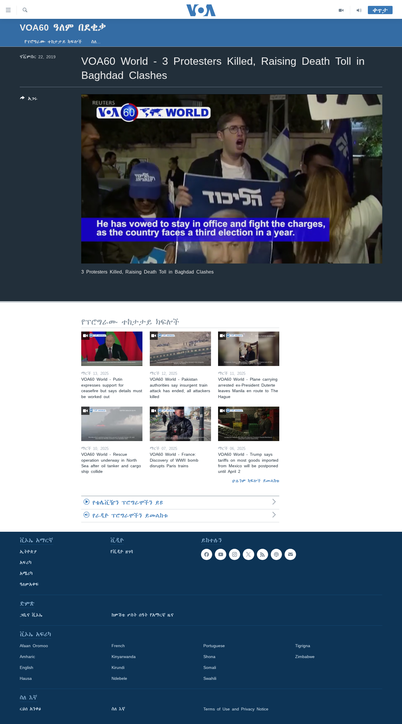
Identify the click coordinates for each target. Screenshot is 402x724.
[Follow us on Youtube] (220, 554)
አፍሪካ (25, 562)
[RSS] (262, 554)
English (26, 667)
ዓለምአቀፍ (29, 584)
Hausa (26, 678)
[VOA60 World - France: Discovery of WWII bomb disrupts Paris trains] (180, 424)
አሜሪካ (26, 573)
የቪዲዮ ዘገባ (121, 551)
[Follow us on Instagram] (234, 554)
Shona (209, 656)
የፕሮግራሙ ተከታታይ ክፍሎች (53, 41)
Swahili (209, 678)
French (118, 645)
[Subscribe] (290, 554)
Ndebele (119, 678)
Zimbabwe (305, 656)
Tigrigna (302, 645)
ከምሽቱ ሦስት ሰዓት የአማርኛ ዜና (143, 615)
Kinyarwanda (124, 656)
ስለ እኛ (118, 709)
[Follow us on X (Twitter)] (248, 554)
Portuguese (214, 645)
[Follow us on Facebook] (206, 554)
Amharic (27, 656)
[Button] (28, 99)
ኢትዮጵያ (28, 551)
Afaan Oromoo (34, 645)
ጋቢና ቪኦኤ (31, 615)
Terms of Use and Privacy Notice (235, 709)
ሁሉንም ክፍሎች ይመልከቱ (255, 480)
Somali (209, 667)
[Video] (341, 10)
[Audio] (359, 10)
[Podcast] (276, 554)
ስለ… (96, 41)
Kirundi (118, 667)
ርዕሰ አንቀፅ (30, 709)
